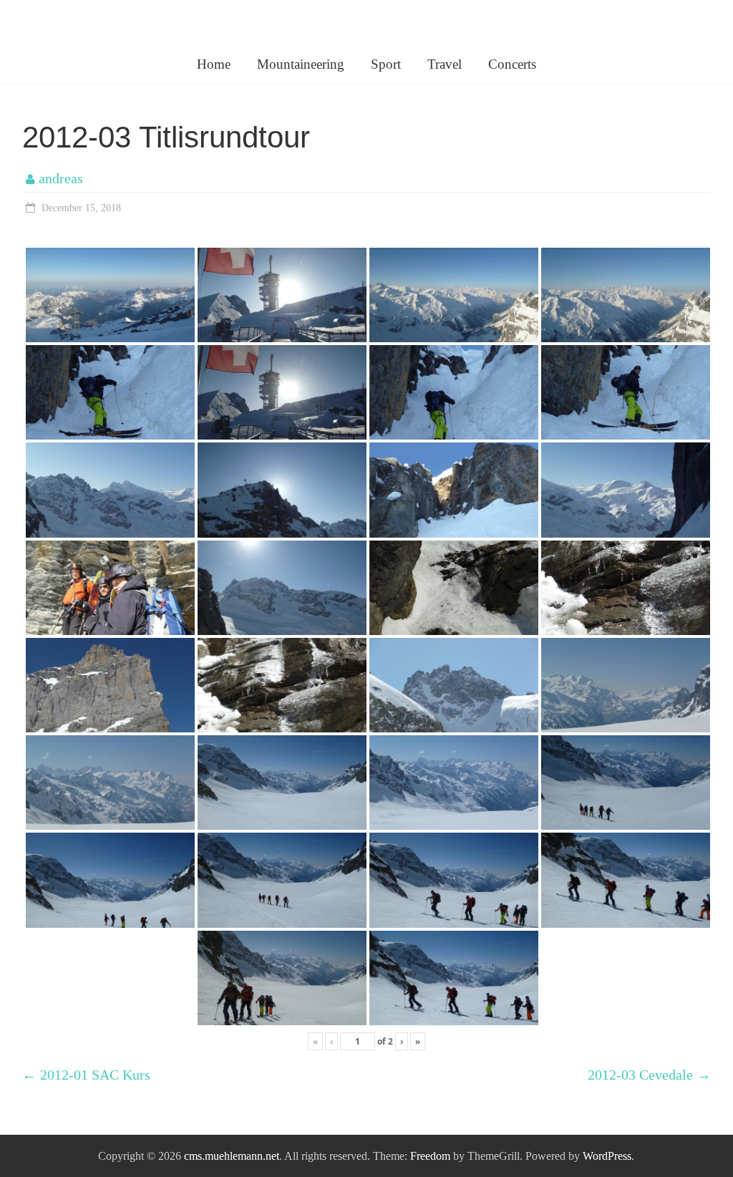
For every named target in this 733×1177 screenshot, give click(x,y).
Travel (444, 64)
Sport (386, 64)
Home (213, 64)
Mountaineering (300, 64)
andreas (61, 178)
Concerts (512, 64)
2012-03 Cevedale (649, 1074)
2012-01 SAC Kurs (86, 1074)
